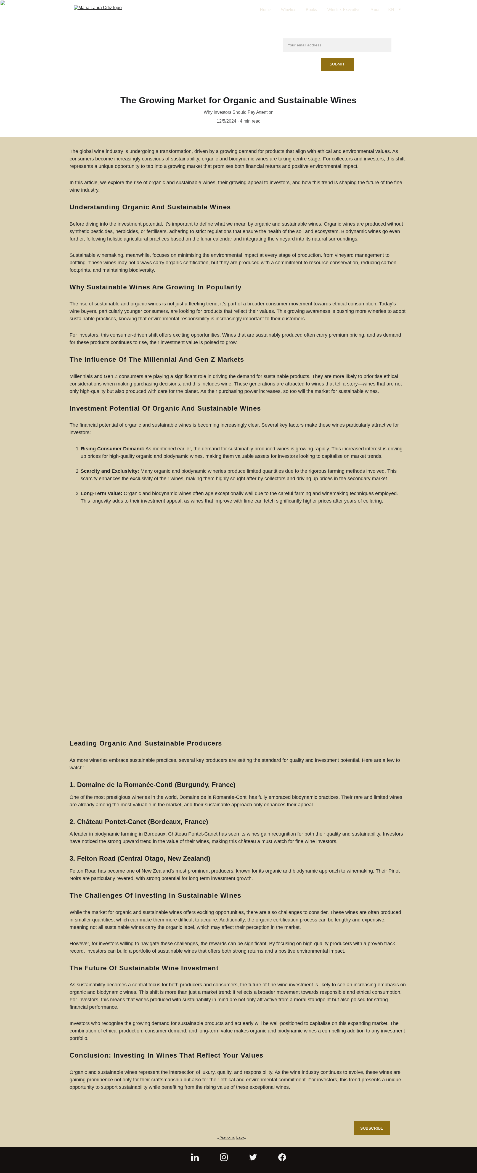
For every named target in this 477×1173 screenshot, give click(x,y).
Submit (337, 64)
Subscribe (371, 1128)
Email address (297, 35)
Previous (227, 1138)
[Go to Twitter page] (253, 1157)
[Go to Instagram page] (224, 1157)
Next (240, 1138)
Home (265, 9)
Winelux (288, 9)
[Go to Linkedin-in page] (195, 1157)
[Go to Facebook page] (282, 1157)
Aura (374, 9)
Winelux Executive (343, 9)
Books (311, 9)
